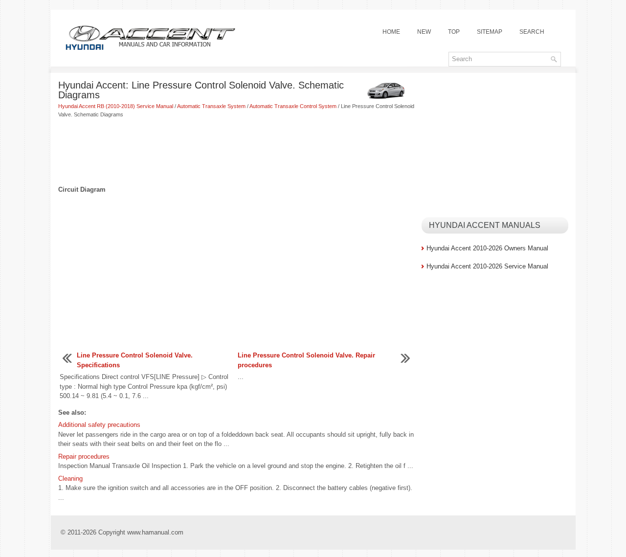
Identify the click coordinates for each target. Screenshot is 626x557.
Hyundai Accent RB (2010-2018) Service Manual (115, 106)
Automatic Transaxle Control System (292, 106)
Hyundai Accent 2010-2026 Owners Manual (487, 248)
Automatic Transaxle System (211, 106)
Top (454, 31)
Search (531, 31)
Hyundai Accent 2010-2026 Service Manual (487, 266)
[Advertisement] (236, 152)
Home (391, 31)
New (424, 31)
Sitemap (489, 31)
